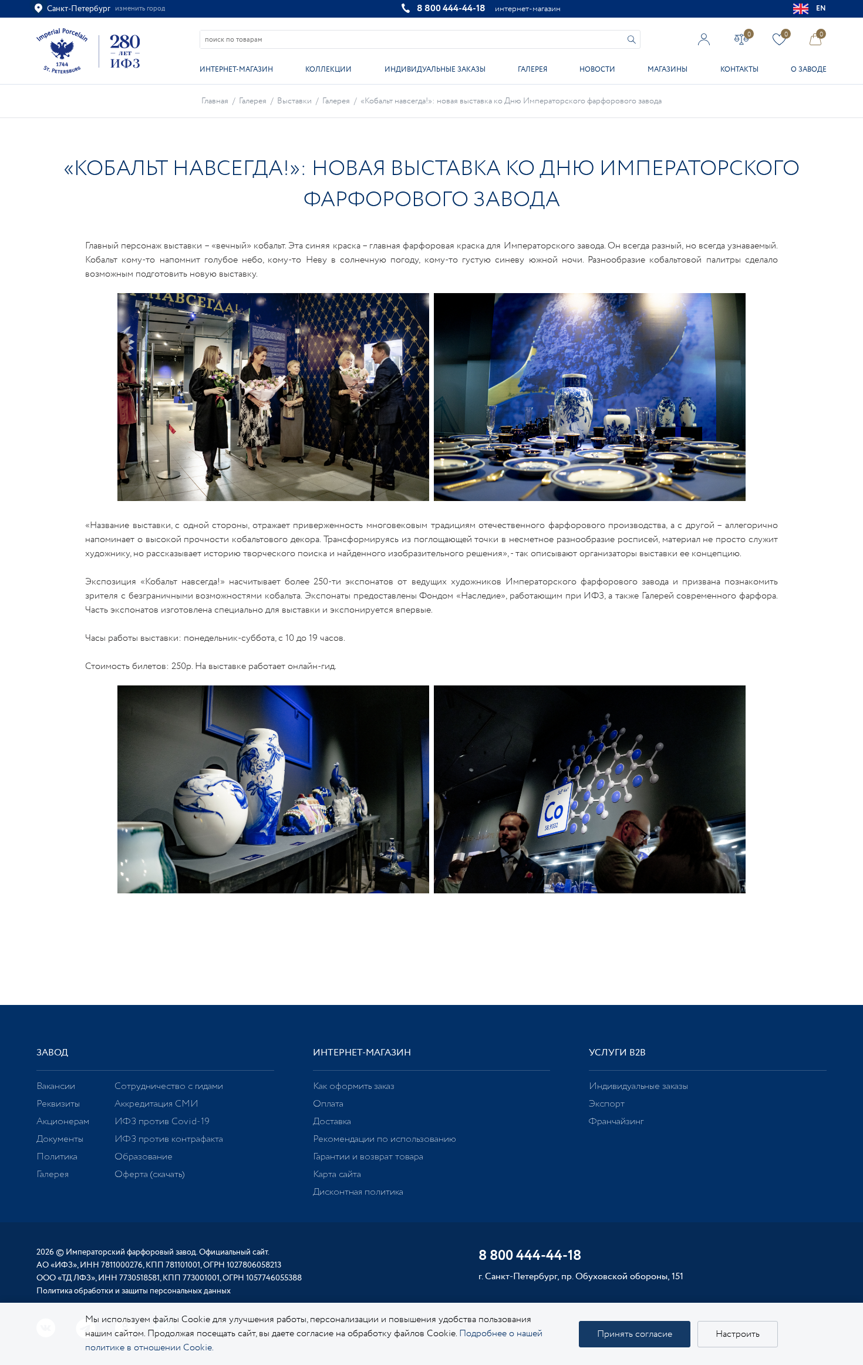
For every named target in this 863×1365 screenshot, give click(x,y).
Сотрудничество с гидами (168, 1086)
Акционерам (62, 1121)
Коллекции (328, 70)
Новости (597, 70)
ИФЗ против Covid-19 (162, 1121)
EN (821, 9)
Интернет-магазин (236, 70)
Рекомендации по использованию (384, 1139)
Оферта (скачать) (149, 1174)
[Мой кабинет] (704, 39)
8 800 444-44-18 (451, 8)
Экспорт (607, 1104)
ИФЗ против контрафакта (168, 1139)
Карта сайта (337, 1174)
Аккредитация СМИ (156, 1104)
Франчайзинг (616, 1121)
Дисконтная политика (358, 1192)
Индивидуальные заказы (435, 70)
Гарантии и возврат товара (368, 1157)
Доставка (332, 1121)
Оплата (328, 1104)
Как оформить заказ (354, 1086)
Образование (143, 1157)
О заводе (809, 70)
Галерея (532, 70)
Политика (56, 1157)
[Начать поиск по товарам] (631, 40)
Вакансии (55, 1086)
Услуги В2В (617, 1053)
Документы (59, 1139)
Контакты (739, 70)
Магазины (667, 70)
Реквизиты (58, 1104)
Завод (52, 1053)
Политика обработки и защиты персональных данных (133, 1291)
